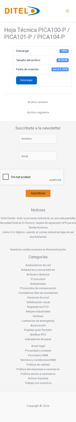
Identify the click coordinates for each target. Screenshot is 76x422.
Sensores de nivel (38, 297)
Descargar (26, 80)
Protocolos (38, 279)
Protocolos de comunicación (38, 288)
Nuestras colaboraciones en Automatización (38, 249)
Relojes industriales (38, 311)
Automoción (38, 325)
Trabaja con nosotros (38, 383)
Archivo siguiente (38, 112)
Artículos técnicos (38, 274)
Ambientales (38, 283)
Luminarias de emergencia (38, 320)
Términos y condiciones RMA (38, 360)
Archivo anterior (38, 102)
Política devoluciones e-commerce (38, 369)
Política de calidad (38, 364)
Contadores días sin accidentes (38, 292)
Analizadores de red (38, 265)
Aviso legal (38, 346)
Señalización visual (38, 302)
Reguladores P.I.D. (38, 306)
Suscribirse (38, 193)
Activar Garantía (38, 378)
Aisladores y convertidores (38, 269)
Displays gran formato (38, 329)
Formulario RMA (38, 355)
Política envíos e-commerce (38, 373)
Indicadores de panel (38, 339)
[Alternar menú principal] (68, 11)
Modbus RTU (38, 334)
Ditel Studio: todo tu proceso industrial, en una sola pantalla (38, 218)
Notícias (38, 316)
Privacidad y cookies (38, 350)
